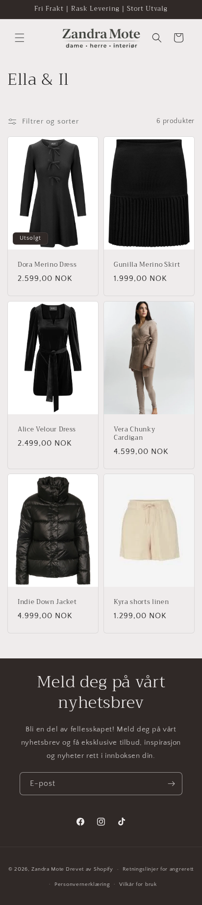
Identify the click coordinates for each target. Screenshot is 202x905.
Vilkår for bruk (138, 884)
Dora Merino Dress (47, 265)
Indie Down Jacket (47, 602)
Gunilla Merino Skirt (147, 265)
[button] (19, 38)
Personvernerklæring (82, 884)
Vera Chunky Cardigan (134, 434)
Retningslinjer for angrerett (158, 869)
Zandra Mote (47, 869)
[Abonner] (171, 783)
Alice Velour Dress (47, 430)
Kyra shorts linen (141, 602)
